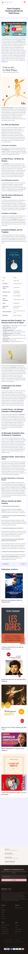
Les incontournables (5, 929)
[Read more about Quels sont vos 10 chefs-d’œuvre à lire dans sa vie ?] (14, 705)
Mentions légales (18, 931)
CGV (16, 933)
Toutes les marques (18, 907)
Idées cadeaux (4, 927)
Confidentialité (7, 951)
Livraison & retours (18, 929)
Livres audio (3, 918)
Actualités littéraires (4, 933)
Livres (2, 907)
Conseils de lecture (4, 931)
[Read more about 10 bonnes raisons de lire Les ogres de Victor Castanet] (14, 625)
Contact (16, 927)
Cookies (15, 951)
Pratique (2, 916)
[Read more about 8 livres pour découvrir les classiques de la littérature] (14, 664)
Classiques (3, 909)
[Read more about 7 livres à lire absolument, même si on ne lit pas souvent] (14, 772)
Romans (2, 914)
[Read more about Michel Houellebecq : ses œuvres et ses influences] (14, 739)
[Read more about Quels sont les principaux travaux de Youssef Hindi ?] (14, 585)
